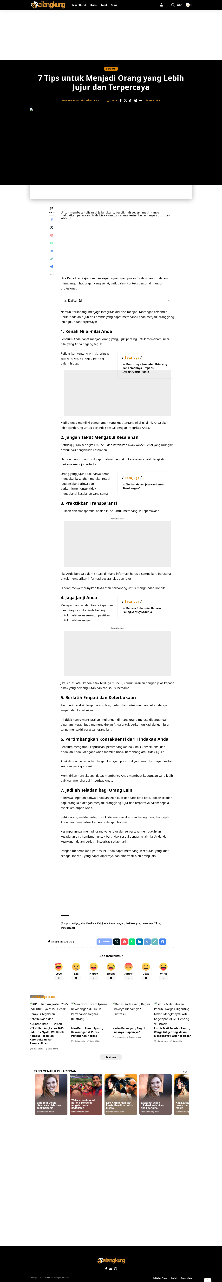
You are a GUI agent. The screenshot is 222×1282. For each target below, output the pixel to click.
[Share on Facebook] (120, 100)
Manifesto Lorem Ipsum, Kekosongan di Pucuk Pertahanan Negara (87, 1032)
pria (138, 923)
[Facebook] (106, 1268)
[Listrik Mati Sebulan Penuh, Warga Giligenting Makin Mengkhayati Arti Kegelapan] (173, 1013)
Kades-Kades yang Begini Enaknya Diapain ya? (129, 1030)
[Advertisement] (111, 35)
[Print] (135, 100)
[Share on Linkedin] (139, 941)
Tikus (157, 923)
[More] (140, 100)
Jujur (82, 923)
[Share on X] (125, 100)
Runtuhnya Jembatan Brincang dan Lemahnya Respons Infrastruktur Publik (145, 367)
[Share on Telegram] (52, 251)
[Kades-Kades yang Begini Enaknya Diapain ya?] (132, 1013)
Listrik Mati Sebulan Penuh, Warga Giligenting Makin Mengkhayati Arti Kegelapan (172, 1032)
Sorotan (111, 69)
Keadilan (91, 923)
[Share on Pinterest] (52, 235)
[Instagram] (115, 1268)
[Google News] (110, 1268)
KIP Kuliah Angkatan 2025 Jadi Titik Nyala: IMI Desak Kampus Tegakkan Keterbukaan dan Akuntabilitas (47, 1036)
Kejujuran (102, 923)
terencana (147, 923)
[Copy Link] (130, 100)
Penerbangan (116, 923)
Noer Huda (73, 100)
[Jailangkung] (48, 5)
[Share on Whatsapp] (52, 243)
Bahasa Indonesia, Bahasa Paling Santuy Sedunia (142, 610)
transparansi (68, 927)
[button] (121, 5)
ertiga (75, 923)
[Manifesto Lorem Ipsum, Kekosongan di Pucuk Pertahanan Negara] (90, 1013)
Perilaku (130, 923)
